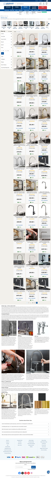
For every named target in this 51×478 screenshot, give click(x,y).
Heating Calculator (31, 445)
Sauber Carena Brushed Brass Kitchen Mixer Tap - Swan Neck (32, 192)
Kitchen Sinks (7, 10)
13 (35, 302)
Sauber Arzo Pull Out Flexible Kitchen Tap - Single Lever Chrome (32, 145)
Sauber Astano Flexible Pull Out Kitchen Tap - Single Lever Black (19, 192)
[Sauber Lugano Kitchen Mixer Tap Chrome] (32, 259)
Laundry (16, 10)
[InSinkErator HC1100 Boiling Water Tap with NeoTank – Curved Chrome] (32, 234)
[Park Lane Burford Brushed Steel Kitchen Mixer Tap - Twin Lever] (19, 161)
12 (32, 302)
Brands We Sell (7, 446)
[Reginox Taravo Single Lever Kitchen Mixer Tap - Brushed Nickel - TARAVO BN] (44, 210)
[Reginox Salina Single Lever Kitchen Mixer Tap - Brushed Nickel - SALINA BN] (44, 185)
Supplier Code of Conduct (44, 448)
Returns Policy (44, 440)
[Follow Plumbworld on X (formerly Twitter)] (22, 473)
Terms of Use (44, 446)
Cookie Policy (44, 443)
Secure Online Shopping (31, 443)
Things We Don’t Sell (8, 448)
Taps (3, 16)
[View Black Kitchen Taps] (31, 23)
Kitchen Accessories (43, 10)
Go (2, 53)
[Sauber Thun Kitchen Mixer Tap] (32, 113)
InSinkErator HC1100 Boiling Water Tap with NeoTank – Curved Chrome (32, 242)
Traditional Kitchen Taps (20, 28)
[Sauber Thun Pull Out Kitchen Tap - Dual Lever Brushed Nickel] (19, 39)
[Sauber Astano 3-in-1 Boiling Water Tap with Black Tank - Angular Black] (44, 259)
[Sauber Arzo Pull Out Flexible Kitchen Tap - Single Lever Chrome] (32, 138)
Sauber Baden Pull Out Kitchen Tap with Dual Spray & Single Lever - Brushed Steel (19, 96)
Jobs (7, 445)
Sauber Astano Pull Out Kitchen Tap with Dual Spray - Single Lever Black (44, 71)
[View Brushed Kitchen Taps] (37, 23)
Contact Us (36, 0)
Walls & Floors (36, 10)
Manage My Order (19, 440)
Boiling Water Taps (9, 28)
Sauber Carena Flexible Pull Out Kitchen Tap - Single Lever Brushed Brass (19, 145)
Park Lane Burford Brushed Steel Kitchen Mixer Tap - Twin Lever (19, 169)
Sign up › (33, 467)
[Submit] (16, 4)
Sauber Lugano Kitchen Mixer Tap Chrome (31, 266)
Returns (40, 0)
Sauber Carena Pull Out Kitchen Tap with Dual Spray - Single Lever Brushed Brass (32, 71)
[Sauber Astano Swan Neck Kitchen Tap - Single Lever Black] (32, 284)
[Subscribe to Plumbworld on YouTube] (28, 473)
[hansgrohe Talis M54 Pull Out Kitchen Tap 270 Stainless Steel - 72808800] (44, 234)
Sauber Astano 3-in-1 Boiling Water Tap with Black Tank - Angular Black (44, 266)
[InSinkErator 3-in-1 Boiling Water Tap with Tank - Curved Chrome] (44, 284)
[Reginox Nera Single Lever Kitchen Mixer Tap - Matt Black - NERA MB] (32, 210)
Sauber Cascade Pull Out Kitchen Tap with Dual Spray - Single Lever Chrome (32, 96)
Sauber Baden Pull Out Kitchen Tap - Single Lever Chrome (19, 71)
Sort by (15, 31)
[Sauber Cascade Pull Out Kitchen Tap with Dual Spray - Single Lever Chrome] (32, 88)
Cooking (32, 10)
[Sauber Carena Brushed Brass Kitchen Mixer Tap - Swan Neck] (32, 185)
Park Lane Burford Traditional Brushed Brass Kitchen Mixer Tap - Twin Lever (44, 120)
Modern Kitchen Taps (26, 28)
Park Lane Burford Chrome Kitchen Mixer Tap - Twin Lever (19, 120)
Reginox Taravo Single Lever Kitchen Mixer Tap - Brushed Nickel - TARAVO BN (44, 217)
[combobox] (26, 4)
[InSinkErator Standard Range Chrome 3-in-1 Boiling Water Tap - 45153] (44, 161)
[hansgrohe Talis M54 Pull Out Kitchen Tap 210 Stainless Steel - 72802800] (19, 259)
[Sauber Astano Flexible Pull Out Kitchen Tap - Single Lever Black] (19, 185)
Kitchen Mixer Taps (4, 28)
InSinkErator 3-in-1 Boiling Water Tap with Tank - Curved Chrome (44, 291)
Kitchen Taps (12, 10)
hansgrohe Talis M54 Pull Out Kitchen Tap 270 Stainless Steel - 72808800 (44, 242)
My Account (19, 443)
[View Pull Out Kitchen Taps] (14, 23)
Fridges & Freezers (26, 10)
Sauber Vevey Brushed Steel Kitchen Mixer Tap (19, 217)
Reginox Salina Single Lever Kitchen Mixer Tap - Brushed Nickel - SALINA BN (44, 192)
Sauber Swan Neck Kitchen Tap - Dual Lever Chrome (19, 242)
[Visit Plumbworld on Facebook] (19, 473)
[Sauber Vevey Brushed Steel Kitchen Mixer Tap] (19, 210)
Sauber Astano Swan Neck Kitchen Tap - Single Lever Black (32, 291)
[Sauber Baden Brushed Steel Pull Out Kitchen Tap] (32, 39)
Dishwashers (21, 10)
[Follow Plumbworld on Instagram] (31, 473)
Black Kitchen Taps (32, 28)
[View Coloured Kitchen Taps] (42, 23)
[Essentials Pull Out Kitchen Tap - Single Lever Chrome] (44, 138)
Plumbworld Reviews (7, 453)
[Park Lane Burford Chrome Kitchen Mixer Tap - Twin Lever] (19, 113)
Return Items (20, 445)
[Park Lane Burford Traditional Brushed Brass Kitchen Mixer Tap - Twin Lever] (44, 113)
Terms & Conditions (44, 449)
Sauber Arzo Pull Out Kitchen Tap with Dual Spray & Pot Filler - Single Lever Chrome (44, 46)
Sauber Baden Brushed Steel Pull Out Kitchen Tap (31, 46)
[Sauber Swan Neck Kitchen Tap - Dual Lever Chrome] (19, 234)
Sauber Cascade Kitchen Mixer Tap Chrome (32, 169)
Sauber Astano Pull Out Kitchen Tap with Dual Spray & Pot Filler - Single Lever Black (44, 96)
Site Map (31, 446)
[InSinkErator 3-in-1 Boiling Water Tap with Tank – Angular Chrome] (19, 284)
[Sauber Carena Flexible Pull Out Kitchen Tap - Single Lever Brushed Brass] (19, 138)
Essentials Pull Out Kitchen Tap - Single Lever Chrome (44, 145)
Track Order (19, 441)
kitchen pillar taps (39, 340)
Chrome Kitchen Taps (48, 28)
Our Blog (7, 443)
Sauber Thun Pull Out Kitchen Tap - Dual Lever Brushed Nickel (19, 46)
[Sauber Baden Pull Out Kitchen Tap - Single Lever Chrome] (19, 63)
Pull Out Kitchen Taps (15, 28)
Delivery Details (31, 440)
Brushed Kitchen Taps (37, 28)
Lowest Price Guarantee (7, 449)
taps (16, 18)
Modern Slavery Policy (44, 441)
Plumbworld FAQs (31, 441)
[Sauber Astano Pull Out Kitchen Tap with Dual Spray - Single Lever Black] (44, 63)
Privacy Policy (44, 445)
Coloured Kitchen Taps (43, 28)
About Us (7, 440)
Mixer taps (43, 311)
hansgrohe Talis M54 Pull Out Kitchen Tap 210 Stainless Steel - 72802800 (19, 266)
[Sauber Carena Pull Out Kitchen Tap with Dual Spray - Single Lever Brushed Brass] (32, 63)
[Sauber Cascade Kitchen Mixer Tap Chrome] (32, 161)
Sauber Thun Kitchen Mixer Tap (32, 119)
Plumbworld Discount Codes (7, 451)
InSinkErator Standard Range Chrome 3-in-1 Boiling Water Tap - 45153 (44, 169)
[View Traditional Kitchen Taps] (20, 23)
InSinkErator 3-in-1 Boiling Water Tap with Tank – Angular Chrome (19, 291)
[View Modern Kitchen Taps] (26, 23)
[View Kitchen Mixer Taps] (3, 23)
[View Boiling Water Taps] (9, 23)
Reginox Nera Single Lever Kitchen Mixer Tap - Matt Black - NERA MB (32, 217)
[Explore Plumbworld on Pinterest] (25, 473)
